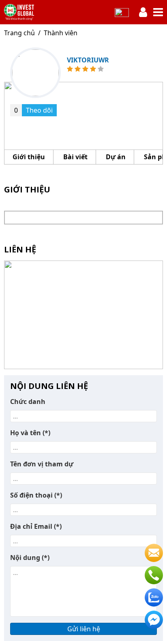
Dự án (116, 156)
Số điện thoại (36, 495)
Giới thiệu (29, 156)
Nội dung (29, 557)
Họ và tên (30, 432)
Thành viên (60, 32)
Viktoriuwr (88, 60)
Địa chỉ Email (36, 526)
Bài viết (75, 156)
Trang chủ (19, 32)
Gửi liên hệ (83, 628)
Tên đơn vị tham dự (41, 463)
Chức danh (27, 401)
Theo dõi (33, 110)
